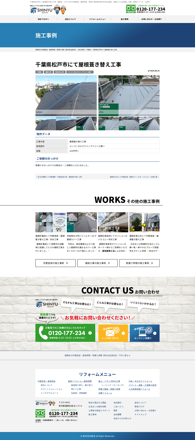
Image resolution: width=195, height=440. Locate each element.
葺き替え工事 (59, 72)
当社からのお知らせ (122, 418)
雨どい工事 (76, 389)
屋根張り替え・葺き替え (82, 385)
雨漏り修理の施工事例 (137, 263)
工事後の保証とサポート (99, 410)
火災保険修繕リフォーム (139, 389)
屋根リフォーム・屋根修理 (80, 381)
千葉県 (39, 72)
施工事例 (124, 19)
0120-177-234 (151, 9)
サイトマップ (140, 414)
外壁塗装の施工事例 (53, 263)
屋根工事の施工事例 (95, 263)
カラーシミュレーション (52, 389)
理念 (115, 410)
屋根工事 (48, 72)
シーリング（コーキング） (113, 385)
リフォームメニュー (97, 19)
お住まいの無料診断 (97, 406)
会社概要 (117, 414)
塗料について (46, 385)
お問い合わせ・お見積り (151, 19)
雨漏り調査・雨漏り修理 (109, 389)
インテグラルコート (50, 393)
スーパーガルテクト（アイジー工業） (80, 72)
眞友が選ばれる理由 (97, 402)
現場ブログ (139, 406)
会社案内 (117, 402)
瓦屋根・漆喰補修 (79, 393)
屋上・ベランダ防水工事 (109, 381)
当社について (70, 19)
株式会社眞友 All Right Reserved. (98, 435)
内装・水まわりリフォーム (140, 381)
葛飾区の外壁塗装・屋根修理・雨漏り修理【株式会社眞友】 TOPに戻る (97, 355)
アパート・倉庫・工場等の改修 (142, 385)
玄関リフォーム (105, 393)
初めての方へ (43, 19)
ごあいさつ (118, 406)
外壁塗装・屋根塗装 (47, 381)
